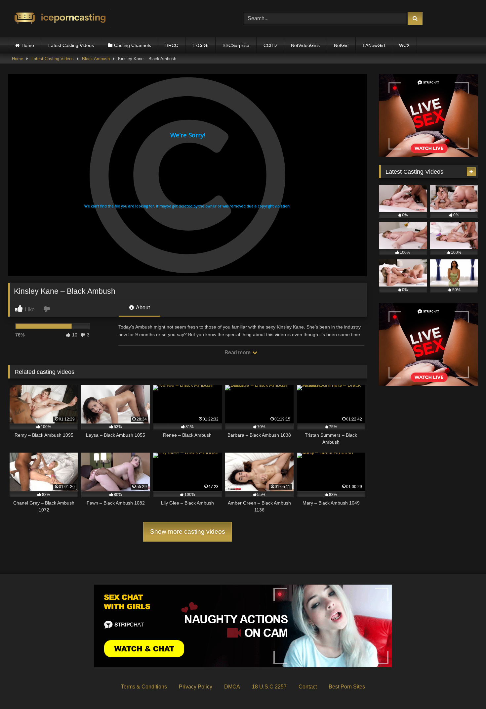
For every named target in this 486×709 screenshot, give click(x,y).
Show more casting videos (187, 531)
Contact (308, 686)
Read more (238, 352)
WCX (404, 45)
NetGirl (341, 45)
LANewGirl (374, 45)
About (142, 307)
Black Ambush (96, 58)
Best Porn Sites (347, 686)
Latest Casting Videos (71, 45)
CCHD (270, 45)
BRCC (171, 45)
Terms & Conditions (144, 686)
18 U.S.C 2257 (269, 686)
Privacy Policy (195, 686)
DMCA (232, 686)
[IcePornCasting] (59, 18)
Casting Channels (132, 45)
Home (27, 45)
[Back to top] (465, 689)
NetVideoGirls (305, 45)
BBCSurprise (236, 45)
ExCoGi (200, 45)
